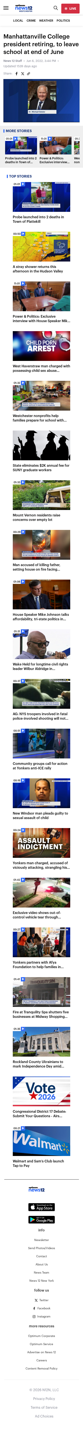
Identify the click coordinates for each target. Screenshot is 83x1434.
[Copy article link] (28, 73)
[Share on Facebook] (16, 73)
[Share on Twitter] (22, 73)
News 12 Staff (12, 61)
